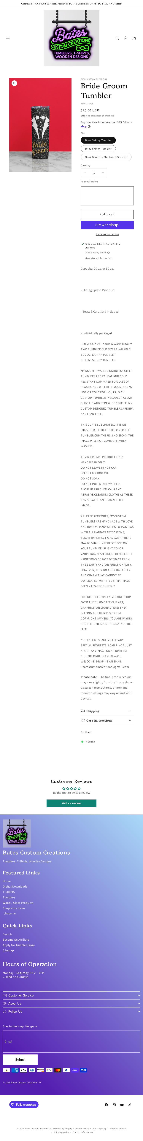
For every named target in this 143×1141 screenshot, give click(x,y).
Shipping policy (61, 1132)
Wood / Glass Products (18, 903)
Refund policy (82, 1128)
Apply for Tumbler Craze (19, 945)
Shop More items (14, 908)
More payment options (107, 234)
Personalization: (89, 181)
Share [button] (88, 732)
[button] (8, 38)
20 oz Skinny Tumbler (98, 140)
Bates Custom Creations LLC (39, 1128)
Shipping (85, 115)
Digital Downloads (15, 886)
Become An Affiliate (16, 940)
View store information (98, 258)
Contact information (83, 1132)
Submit (20, 1059)
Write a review (71, 803)
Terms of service (117, 1128)
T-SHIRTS (9, 892)
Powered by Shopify (62, 1128)
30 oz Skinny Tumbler (98, 148)
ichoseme (9, 913)
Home (7, 881)
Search (7, 934)
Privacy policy (99, 1128)
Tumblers (9, 897)
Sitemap (8, 950)
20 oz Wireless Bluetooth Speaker (106, 157)
